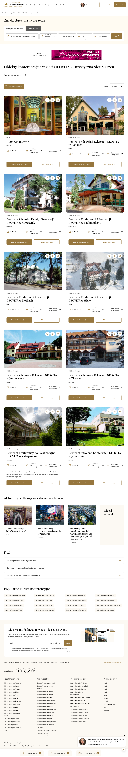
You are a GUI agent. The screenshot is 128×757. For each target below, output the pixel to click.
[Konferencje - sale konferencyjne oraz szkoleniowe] (15, 6)
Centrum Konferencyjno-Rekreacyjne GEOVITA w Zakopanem (30, 454)
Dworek (106, 701)
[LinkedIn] (23, 671)
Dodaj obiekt (120, 5)
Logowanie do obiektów (111, 662)
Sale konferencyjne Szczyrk (45, 610)
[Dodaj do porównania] (52, 100)
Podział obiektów (35, 5)
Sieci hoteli (26, 662)
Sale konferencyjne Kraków (45, 595)
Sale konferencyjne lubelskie (45, 692)
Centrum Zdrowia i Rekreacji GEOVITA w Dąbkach (93, 143)
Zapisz (68, 643)
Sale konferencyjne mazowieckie (46, 704)
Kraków (8, 145)
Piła (7, 304)
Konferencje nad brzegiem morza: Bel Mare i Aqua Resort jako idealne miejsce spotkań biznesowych (81, 533)
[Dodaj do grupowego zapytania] (58, 100)
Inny (105, 707)
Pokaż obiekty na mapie (15, 86)
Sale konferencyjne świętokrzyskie (46, 722)
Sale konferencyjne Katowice (106, 600)
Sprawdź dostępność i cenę (19, 164)
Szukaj (115, 36)
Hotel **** (9, 137)
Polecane (114, 86)
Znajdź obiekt (106, 5)
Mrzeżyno (9, 226)
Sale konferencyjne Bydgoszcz (76, 610)
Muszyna (71, 382)
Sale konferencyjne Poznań (14, 600)
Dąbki (70, 149)
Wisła (70, 304)
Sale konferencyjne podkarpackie (46, 710)
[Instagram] (34, 671)
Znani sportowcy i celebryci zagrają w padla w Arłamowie (49, 531)
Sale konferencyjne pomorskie (45, 716)
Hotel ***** (107, 683)
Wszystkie (47, 36)
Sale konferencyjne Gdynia (105, 610)
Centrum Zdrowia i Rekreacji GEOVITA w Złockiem (93, 376)
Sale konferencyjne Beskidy (78, 689)
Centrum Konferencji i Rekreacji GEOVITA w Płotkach (27, 299)
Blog (57, 5)
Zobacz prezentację (47, 164)
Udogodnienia (67, 36)
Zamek (106, 698)
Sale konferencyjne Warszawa (15, 595)
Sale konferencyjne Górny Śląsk (79, 686)
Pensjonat (106, 710)
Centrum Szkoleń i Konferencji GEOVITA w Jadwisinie (94, 454)
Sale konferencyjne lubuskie (45, 695)
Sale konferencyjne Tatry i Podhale (80, 698)
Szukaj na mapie (50, 5)
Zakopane (9, 460)
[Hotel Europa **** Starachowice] (64, 55)
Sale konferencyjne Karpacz (75, 605)
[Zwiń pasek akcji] (124, 749)
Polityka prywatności (10, 743)
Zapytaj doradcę (9, 662)
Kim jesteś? (53, 643)
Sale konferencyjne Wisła (14, 610)
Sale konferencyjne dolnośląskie (46, 683)
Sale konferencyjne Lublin (14, 605)
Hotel (105, 692)
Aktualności (34, 662)
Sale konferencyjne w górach (78, 715)
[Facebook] (18, 671)
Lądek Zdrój (72, 226)
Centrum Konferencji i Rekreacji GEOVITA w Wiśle (89, 299)
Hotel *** (106, 689)
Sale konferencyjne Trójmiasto (79, 683)
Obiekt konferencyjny (74, 137)
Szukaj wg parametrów (14, 29)
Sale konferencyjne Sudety (77, 701)
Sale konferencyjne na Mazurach (79, 709)
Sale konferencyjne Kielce (44, 605)
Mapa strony (54, 662)
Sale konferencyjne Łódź (44, 600)
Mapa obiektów (64, 662)
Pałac (105, 695)
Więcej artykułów (110, 512)
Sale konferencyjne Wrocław (75, 595)
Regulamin (21, 743)
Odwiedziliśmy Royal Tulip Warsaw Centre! (16, 529)
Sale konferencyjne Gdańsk (105, 595)
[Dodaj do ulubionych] (47, 100)
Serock (70, 460)
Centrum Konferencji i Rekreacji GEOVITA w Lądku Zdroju (89, 221)
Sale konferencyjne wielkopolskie (46, 730)
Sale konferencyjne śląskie (44, 719)
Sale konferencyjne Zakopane (76, 600)
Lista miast (46, 662)
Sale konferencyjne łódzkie (44, 698)
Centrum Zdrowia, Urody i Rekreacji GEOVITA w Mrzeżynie (30, 221)
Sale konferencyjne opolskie (45, 707)
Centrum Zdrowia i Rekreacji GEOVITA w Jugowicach (31, 376)
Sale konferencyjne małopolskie (46, 701)
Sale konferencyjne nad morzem (79, 712)
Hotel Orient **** (17, 141)
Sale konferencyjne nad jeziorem (79, 718)
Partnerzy (18, 662)
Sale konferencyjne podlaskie (45, 713)
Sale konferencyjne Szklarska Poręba (108, 605)
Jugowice (9, 382)
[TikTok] (29, 671)
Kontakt (62, 5)
